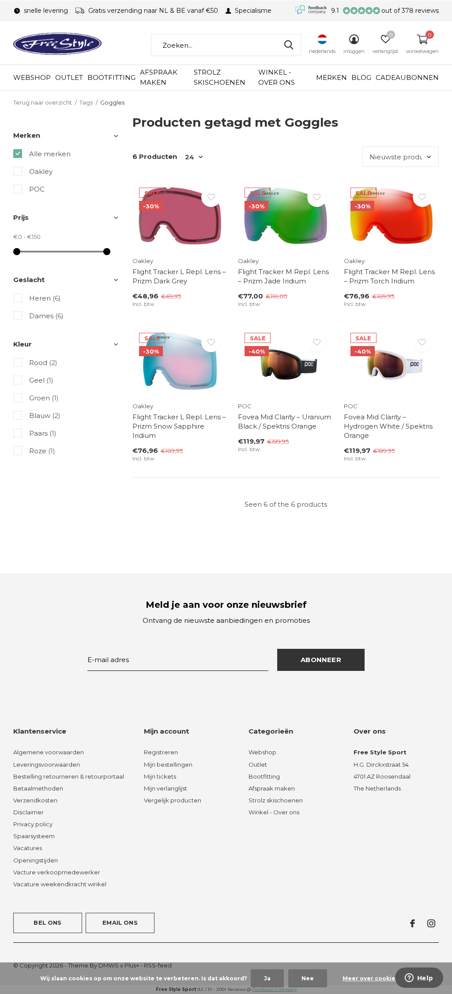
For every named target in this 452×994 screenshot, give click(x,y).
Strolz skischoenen (219, 77)
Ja (267, 978)
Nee (307, 978)
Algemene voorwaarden (48, 752)
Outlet (69, 77)
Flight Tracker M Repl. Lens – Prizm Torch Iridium (389, 276)
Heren (45, 298)
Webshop (32, 77)
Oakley (41, 171)
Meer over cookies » (373, 978)
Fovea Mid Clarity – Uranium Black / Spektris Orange (284, 421)
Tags (86, 102)
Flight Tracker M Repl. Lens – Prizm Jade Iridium (283, 276)
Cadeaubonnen (407, 77)
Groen (44, 398)
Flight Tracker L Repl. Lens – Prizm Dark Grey (179, 276)
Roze (42, 451)
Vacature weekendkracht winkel (59, 884)
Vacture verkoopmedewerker (56, 872)
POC (37, 189)
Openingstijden (35, 860)
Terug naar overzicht (42, 102)
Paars (42, 433)
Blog (361, 77)
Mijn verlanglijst (165, 788)
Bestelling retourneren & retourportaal (68, 776)
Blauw (44, 415)
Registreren (161, 752)
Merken (331, 77)
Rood (43, 362)
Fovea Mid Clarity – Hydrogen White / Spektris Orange (388, 426)
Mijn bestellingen (168, 764)
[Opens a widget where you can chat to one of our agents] (419, 979)
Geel (41, 380)
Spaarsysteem (34, 836)
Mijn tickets (160, 776)
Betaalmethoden (38, 788)
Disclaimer (28, 812)
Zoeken (288, 45)
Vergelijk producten (172, 800)
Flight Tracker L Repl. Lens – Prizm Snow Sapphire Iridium (179, 426)
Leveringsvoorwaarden (46, 764)
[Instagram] (431, 923)
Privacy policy (33, 824)
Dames (46, 316)
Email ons (120, 922)
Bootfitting (111, 77)
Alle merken (50, 154)
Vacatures (27, 847)
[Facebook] (412, 923)
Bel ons (47, 922)
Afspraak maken (158, 77)
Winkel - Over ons (276, 77)
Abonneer (321, 659)
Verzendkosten (35, 800)
